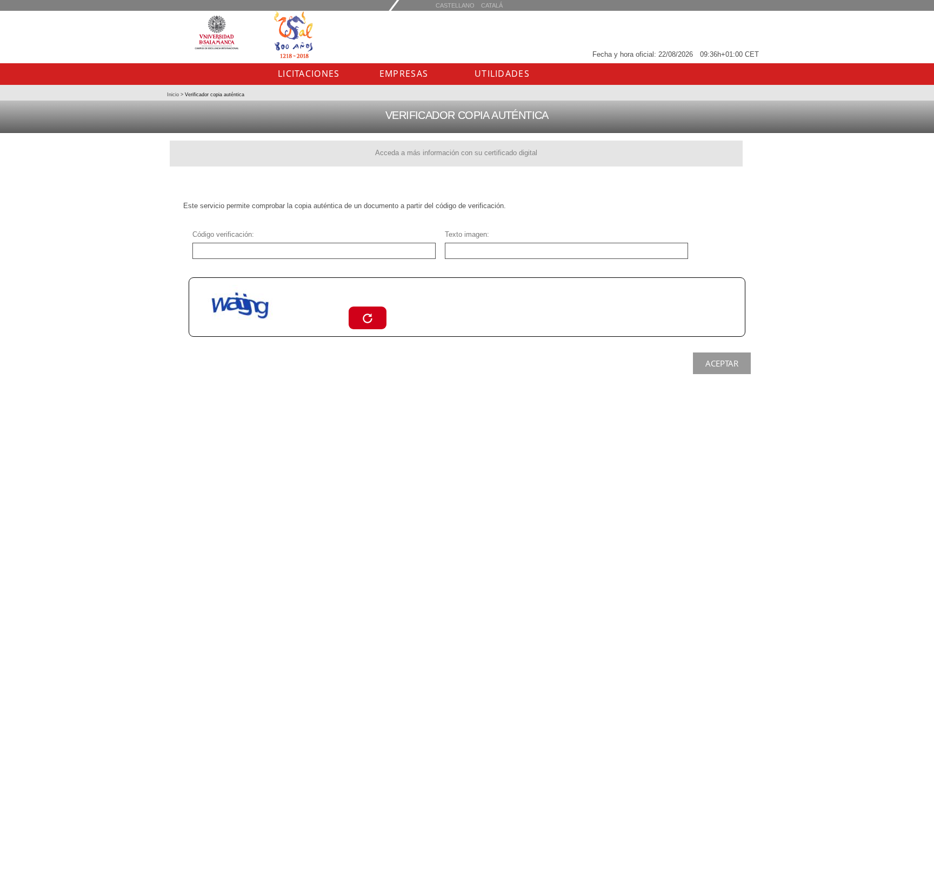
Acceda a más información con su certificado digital (456, 153)
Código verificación (222, 234)
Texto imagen (466, 234)
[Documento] (367, 318)
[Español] (492, 5)
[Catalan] (455, 5)
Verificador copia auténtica (213, 94)
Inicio (174, 94)
